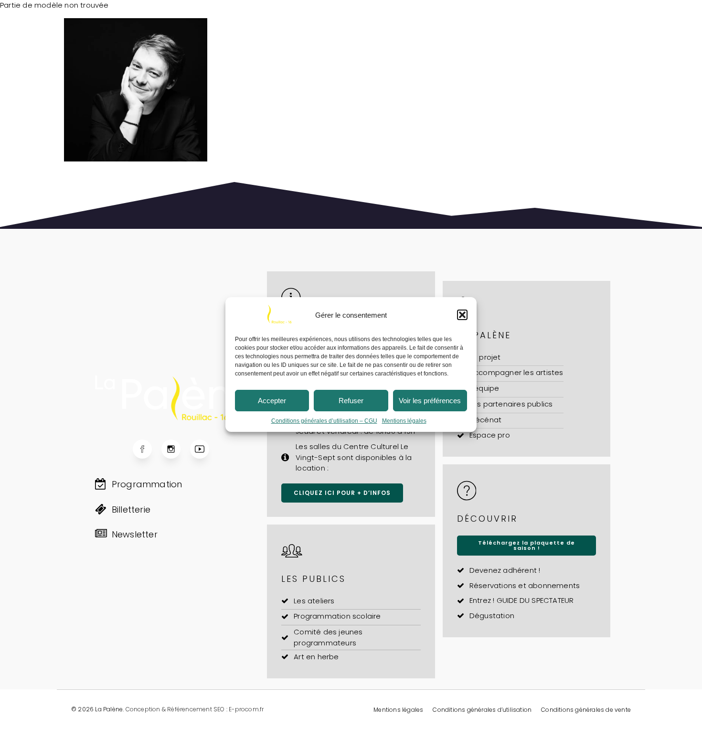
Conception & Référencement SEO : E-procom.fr (195, 709)
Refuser (351, 401)
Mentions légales (404, 421)
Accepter (272, 401)
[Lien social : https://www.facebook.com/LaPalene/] (147, 449)
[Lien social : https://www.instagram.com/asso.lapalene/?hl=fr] (175, 449)
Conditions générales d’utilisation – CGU (324, 421)
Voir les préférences (430, 401)
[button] (462, 315)
